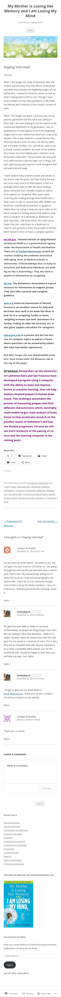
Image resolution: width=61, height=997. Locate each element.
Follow (10, 965)
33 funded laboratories (28, 251)
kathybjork (23, 611)
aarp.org (8, 303)
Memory (8, 856)
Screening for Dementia (15, 845)
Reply (6, 600)
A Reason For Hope (13, 834)
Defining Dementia (12, 860)
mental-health (15, 494)
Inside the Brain (11, 852)
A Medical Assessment (14, 841)
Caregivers (32, 483)
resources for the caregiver (31, 498)
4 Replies (8, 74)
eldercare (41, 490)
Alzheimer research (40, 486)
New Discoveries (47, 521)
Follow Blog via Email (15, 937)
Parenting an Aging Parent (35, 494)
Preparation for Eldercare (16, 830)
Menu (30, 30)
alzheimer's (9, 490)
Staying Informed (12, 826)
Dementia (43, 483)
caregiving (20, 490)
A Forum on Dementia (14, 863)
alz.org (8, 283)
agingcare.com (12, 335)
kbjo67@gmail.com (13, 693)
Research (8, 837)
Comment (46, 788)
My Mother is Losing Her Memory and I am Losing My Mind (30, 11)
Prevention (9, 848)
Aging (13, 486)
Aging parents (23, 486)
